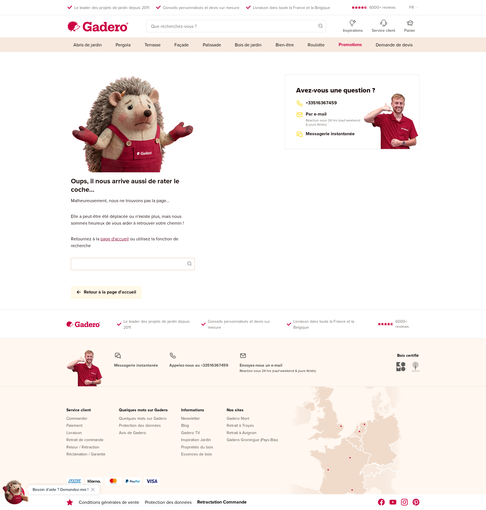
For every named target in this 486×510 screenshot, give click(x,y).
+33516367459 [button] (321, 103)
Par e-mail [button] (316, 114)
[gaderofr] (404, 502)
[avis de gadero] (69, 502)
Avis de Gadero (132, 432)
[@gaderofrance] (393, 502)
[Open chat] (15, 494)
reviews (382, 7)
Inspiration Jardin (196, 440)
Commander (76, 418)
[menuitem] (87, 44)
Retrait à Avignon (241, 432)
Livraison (74, 432)
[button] (312, 25)
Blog (185, 425)
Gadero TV (190, 432)
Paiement (74, 425)
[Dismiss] (93, 489)
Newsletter (190, 418)
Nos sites (235, 410)
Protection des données (140, 425)
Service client (78, 410)
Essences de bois (196, 454)
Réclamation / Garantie (85, 454)
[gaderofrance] (381, 502)
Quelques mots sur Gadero (143, 410)
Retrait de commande (85, 440)
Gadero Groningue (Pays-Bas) (252, 440)
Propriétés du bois (197, 447)
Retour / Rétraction (82, 447)
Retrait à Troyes (240, 425)
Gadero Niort (238, 418)
